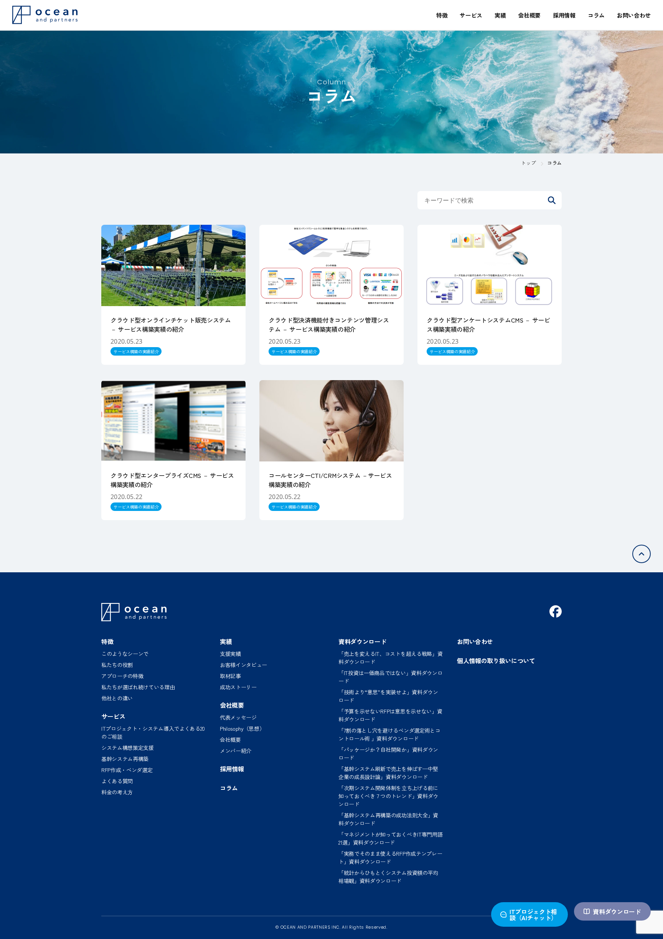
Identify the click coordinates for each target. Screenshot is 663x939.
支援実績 (230, 653)
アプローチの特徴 (122, 676)
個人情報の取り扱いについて (496, 660)
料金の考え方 (117, 792)
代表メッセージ (238, 717)
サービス (471, 15)
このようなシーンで (124, 653)
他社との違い (117, 698)
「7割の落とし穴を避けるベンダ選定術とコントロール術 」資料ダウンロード (389, 734)
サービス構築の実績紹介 (136, 351)
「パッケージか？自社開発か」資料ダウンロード (388, 753)
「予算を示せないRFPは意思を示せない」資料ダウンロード (390, 715)
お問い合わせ (634, 15)
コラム (596, 15)
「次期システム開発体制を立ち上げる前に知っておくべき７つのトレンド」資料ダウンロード (388, 796)
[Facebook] (555, 611)
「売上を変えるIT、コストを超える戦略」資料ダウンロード (390, 658)
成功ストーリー (238, 687)
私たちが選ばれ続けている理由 (138, 687)
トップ (528, 162)
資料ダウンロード (617, 911)
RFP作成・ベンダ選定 (126, 770)
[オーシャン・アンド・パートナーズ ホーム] (134, 612)
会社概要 (529, 15)
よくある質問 (117, 781)
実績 (500, 15)
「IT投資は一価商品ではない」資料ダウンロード (390, 677)
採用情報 (564, 15)
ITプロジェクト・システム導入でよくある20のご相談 (153, 732)
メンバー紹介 (235, 750)
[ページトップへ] (641, 554)
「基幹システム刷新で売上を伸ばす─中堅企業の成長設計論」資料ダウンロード (388, 773)
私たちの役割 (117, 665)
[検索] (552, 200)
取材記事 (230, 676)
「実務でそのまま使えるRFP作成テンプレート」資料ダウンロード (390, 857)
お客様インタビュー (243, 665)
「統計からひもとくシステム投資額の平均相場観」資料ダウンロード (388, 877)
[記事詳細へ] (173, 295)
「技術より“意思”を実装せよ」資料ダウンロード (388, 696)
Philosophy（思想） (242, 728)
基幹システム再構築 (124, 759)
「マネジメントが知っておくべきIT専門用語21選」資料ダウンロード (390, 838)
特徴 (441, 15)
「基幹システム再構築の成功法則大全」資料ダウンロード (388, 819)
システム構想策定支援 (127, 747)
